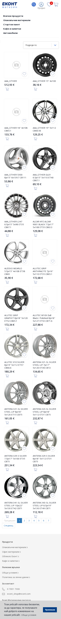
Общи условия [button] (28, 614)
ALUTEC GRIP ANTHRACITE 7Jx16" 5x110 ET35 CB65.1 (43, 271)
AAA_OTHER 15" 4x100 (44, 81)
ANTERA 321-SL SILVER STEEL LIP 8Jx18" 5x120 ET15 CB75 (16, 411)
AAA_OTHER (10, 81)
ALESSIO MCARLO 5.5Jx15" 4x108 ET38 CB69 (14, 271)
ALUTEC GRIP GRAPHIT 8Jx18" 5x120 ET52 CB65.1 (16, 318)
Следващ (8, 525)
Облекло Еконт (10, 556)
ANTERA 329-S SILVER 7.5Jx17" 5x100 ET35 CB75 (15, 458)
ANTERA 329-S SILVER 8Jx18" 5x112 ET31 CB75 (44, 458)
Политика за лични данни (15, 577)
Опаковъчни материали (16, 20)
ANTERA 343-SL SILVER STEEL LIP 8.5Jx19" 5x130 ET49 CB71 (44, 505)
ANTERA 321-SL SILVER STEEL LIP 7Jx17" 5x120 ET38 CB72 (44, 365)
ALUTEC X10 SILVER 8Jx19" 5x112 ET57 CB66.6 (14, 365)
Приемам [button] (50, 609)
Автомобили (10, 33)
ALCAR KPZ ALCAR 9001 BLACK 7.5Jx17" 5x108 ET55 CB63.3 (43, 224)
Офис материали (11, 551)
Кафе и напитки (12, 28)
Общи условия (10, 572)
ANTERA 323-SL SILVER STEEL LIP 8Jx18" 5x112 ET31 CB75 (44, 411)
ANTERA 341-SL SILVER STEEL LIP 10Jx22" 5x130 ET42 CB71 (16, 505)
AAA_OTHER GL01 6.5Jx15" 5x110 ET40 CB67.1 (43, 177)
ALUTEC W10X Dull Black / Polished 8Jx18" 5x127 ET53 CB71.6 (44, 318)
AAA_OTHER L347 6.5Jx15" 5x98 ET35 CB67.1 (14, 224)
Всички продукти (13, 15)
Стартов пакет (11, 24)
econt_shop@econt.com (18, 593)
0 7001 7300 (13, 588)
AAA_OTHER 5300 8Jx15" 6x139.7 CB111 (15, 176)
